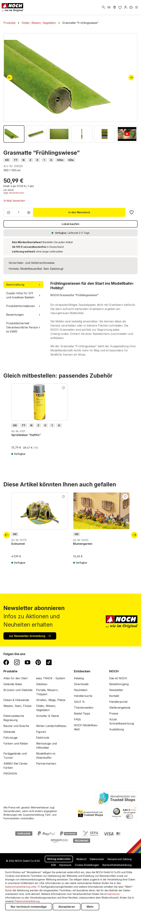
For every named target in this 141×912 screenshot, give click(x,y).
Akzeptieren (66, 906)
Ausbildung (116, 729)
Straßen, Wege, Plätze (50, 700)
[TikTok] (49, 662)
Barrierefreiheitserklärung (117, 864)
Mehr (90, 906)
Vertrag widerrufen (58, 858)
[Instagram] (17, 662)
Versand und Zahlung (119, 859)
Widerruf (81, 859)
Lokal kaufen (70, 224)
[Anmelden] (125, 7)
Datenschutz (97, 859)
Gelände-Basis (12, 684)
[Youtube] (27, 662)
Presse (113, 713)
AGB (53, 864)
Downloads (81, 684)
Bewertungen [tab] (15, 314)
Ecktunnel (18, 543)
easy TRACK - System (50, 678)
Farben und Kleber (15, 743)
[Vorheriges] (9, 77)
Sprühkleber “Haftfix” (26, 435)
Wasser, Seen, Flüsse (17, 706)
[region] (70, 88)
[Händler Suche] (114, 7)
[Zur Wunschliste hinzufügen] (63, 388)
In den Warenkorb (79, 212)
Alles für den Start (15, 678)
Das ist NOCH (118, 678)
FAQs (77, 719)
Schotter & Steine (47, 716)
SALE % (79, 701)
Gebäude (9, 731)
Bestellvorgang (119, 684)
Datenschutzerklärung (27, 901)
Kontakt (114, 696)
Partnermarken (46, 763)
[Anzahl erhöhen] (30, 212)
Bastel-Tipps (82, 713)
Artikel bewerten (14, 200)
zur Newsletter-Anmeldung (27, 636)
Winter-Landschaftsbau (51, 726)
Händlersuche (83, 696)
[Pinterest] (38, 662)
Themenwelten (83, 707)
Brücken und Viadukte (17, 690)
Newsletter (116, 690)
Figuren (41, 731)
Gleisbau (41, 684)
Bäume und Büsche (16, 726)
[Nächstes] (131, 77)
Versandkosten (16, 192)
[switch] (129, 816)
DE (109, 7)
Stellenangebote (119, 707)
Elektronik (42, 737)
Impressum (65, 864)
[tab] (23, 284)
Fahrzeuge (10, 737)
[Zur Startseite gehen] (12, 7)
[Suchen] (103, 7)
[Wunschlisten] (120, 7)
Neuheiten (80, 690)
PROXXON (10, 773)
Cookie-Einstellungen (87, 864)
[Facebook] (6, 662)
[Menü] (136, 7)
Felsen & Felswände (16, 700)
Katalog (79, 678)
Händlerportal (118, 701)
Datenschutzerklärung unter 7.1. (22, 886)
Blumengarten (82, 543)
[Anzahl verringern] (7, 212)
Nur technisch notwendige (29, 906)
